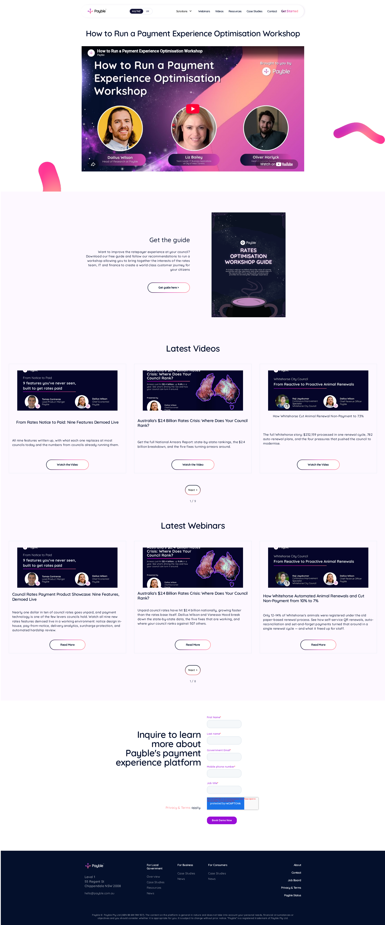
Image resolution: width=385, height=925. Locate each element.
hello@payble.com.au (99, 893)
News (150, 893)
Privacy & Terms (178, 808)
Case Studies (155, 882)
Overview (153, 876)
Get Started (289, 11)
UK (147, 11)
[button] (185, 11)
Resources (154, 887)
